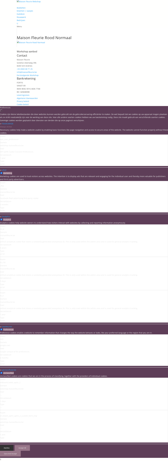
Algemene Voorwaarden (27, 98)
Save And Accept (10, 453)
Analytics (6, 216)
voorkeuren (7, 326)
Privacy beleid (23, 101)
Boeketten (21, 8)
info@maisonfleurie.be (27, 72)
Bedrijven (21, 20)
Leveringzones (23, 95)
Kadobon (21, 14)
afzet (4, 170)
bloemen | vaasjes (25, 11)
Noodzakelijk (7, 123)
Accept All (22, 448)
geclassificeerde (9, 370)
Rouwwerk (21, 17)
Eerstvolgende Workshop (28, 75)
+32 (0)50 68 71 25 (25, 69)
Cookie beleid (23, 104)
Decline (6, 448)
